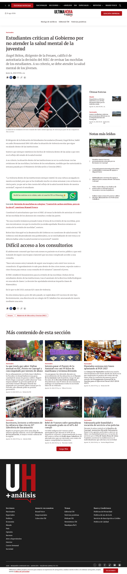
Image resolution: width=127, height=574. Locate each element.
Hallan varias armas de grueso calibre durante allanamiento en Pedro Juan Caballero (106, 197)
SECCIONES (53, 5)
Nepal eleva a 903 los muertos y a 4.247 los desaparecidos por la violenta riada (96, 101)
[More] (59, 5)
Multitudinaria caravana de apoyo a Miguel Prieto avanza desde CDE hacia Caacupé (106, 179)
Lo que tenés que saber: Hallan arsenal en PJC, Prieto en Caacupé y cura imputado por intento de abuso (24, 368)
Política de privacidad (21, 571)
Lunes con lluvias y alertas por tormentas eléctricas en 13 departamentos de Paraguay (99, 116)
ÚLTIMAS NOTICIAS (22, 6)
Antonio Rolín (27, 439)
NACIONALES (41, 5)
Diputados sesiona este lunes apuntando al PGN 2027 (99, 367)
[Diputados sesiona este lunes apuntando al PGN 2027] (102, 350)
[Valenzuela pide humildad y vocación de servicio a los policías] (102, 407)
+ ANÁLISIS (67, 5)
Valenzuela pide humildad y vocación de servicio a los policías (101, 424)
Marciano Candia (67, 443)
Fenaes (10, 315)
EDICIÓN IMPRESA (111, 14)
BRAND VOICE (111, 5)
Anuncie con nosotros (44, 508)
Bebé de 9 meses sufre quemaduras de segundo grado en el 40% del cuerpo (63, 425)
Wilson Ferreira (66, 388)
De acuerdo (110, 571)
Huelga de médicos (49, 22)
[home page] (63, 13)
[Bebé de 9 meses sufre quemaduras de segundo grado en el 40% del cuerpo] (63, 407)
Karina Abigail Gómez (107, 442)
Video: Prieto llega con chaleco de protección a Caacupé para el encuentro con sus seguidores (104, 188)
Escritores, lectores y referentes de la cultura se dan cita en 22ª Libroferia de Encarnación (24, 425)
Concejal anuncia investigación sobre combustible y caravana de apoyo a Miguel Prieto (105, 170)
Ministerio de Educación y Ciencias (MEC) (32, 315)
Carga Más (63, 449)
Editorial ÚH (64, 22)
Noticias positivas (78, 22)
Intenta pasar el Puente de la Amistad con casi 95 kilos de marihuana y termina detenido (61, 368)
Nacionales (10, 32)
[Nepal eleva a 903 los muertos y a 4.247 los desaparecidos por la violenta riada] (116, 98)
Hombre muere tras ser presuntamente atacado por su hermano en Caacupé (103, 161)
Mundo (91, 97)
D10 (75, 5)
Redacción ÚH (106, 122)
